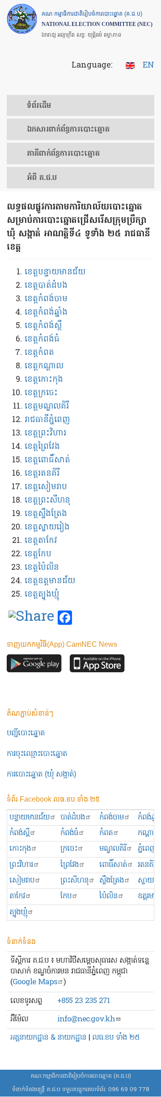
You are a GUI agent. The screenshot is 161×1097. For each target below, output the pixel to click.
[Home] (22, 19)
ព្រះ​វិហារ (21, 865)
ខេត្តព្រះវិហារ (45, 433)
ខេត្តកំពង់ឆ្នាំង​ (46, 313)
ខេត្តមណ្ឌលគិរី (47, 407)
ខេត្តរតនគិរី (42, 474)
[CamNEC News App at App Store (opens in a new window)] (97, 666)
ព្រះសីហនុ (74, 880)
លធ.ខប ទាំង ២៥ (116, 1037)
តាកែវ (17, 896)
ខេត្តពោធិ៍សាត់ (47, 460)
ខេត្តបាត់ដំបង (46, 286)
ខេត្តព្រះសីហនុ (47, 501)
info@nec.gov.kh (86, 1019)
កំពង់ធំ (69, 833)
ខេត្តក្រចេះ (41, 393)
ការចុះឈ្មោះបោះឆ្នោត (37, 754)
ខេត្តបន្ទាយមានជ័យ (55, 272)
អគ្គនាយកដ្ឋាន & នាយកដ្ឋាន (48, 1037)
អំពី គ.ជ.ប (42, 178)
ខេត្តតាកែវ (41, 541)
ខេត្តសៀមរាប (46, 487)
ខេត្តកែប (38, 554)
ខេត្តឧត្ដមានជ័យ (50, 581)
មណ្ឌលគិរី (112, 848)
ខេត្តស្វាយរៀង (47, 527)
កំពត (106, 833)
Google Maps (35, 982)
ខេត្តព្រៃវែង (42, 447)
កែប (66, 896)
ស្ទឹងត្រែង (111, 880)
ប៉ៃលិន (108, 896)
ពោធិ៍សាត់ (113, 865)
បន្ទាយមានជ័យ (29, 817)
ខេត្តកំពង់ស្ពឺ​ (43, 326)
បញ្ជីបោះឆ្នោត (26, 733)
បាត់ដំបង (72, 817)
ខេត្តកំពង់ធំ (42, 339)
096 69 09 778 (128, 1089)
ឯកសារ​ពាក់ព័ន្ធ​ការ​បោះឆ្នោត (68, 130)
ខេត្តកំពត (39, 353)
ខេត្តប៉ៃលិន (42, 568)
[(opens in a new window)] (31, 618)
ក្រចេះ (68, 848)
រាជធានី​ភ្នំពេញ (47, 420)
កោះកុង (20, 848)
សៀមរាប (21, 880)
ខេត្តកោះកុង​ (44, 380)
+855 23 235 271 (83, 1001)
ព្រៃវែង (69, 865)
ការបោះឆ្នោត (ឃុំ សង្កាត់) (41, 774)
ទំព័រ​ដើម (39, 106)
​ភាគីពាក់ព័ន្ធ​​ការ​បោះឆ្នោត (63, 154)
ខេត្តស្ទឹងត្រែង (46, 514)
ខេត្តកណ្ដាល (44, 366)
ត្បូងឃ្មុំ (18, 912)
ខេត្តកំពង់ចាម (46, 299)
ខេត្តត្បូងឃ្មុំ (42, 595)
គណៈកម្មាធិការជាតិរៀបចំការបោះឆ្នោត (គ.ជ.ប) (80, 1076)
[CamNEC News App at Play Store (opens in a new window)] (34, 666)
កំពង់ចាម (111, 817)
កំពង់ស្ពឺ (19, 833)
